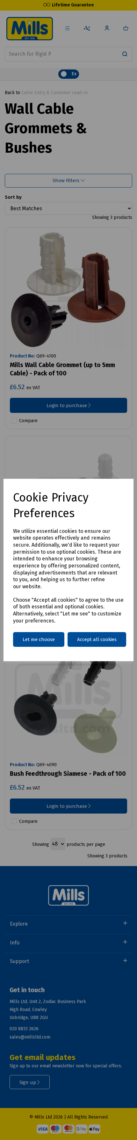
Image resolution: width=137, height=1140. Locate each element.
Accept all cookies (97, 639)
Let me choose (39, 639)
